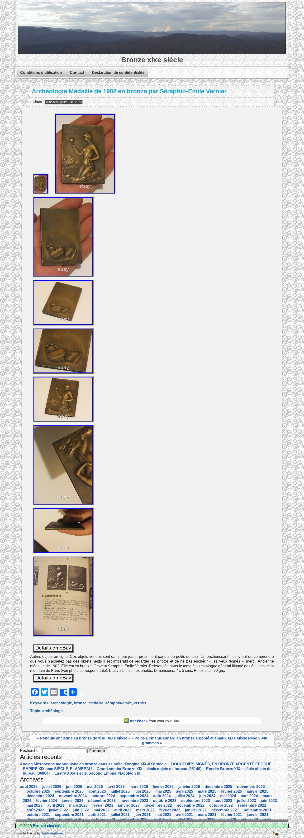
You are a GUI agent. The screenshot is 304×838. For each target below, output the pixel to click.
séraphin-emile (118, 703)
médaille (95, 703)
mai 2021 (163, 815)
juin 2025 (142, 791)
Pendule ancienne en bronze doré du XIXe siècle (83, 738)
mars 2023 (78, 805)
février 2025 (231, 791)
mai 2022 (101, 810)
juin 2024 (207, 796)
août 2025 (97, 791)
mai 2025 (163, 791)
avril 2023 (55, 805)
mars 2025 (207, 791)
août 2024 (162, 796)
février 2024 (46, 801)
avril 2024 (249, 796)
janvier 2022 (196, 810)
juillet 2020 (185, 819)
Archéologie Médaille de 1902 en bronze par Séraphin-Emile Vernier (129, 91)
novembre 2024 (73, 796)
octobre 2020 (103, 819)
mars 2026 (138, 787)
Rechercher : (31, 751)
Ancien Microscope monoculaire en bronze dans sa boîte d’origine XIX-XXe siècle (93, 764)
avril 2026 (116, 787)
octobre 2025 (38, 791)
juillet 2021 (120, 815)
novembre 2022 (190, 805)
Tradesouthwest (52, 833)
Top (276, 834)
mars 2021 (207, 815)
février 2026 (163, 787)
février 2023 (102, 805)
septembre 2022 (252, 805)
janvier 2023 (129, 805)
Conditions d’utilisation (41, 73)
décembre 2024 (40, 796)
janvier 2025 (257, 791)
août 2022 (35, 810)
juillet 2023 (246, 801)
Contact (77, 73)
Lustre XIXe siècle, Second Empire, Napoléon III (97, 773)
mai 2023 (35, 805)
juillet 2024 (185, 796)
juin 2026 (74, 787)
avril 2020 (249, 819)
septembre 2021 (69, 815)
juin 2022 (81, 810)
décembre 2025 (218, 787)
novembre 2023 (134, 801)
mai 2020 (228, 819)
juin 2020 (207, 819)
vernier (140, 703)
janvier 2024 (72, 801)
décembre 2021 (225, 810)
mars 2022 (145, 810)
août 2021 (97, 815)
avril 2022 (122, 810)
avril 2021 (184, 815)
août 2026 (29, 787)
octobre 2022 (221, 805)
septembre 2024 (134, 796)
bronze (80, 703)
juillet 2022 (58, 810)
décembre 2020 (40, 819)
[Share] (63, 692)
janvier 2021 (257, 815)
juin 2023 (269, 801)
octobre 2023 (164, 801)
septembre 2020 (134, 819)
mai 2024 (228, 796)
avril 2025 (184, 791)
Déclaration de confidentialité (118, 73)
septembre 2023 (195, 801)
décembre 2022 (158, 805)
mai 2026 (95, 787)
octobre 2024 (103, 796)
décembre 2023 (102, 801)
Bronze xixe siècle (152, 60)
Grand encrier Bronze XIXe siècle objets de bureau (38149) (149, 769)
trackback (138, 721)
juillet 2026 (51, 787)
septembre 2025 (69, 791)
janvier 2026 (189, 787)
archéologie (61, 703)
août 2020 (162, 819)
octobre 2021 (38, 815)
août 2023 (223, 801)
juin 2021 (142, 815)
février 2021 (231, 815)
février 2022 (169, 810)
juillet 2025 (120, 791)
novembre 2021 (257, 810)
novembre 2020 (73, 819)
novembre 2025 (251, 787)
